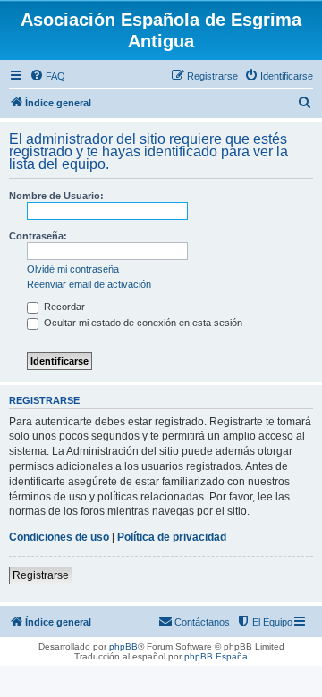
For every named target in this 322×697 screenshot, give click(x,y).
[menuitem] (47, 76)
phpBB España (216, 656)
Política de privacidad (171, 537)
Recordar (63, 306)
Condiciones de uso (59, 537)
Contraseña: (38, 236)
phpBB (123, 646)
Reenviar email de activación (89, 284)
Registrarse (41, 575)
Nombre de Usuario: (56, 195)
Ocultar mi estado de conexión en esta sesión (141, 322)
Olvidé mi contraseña (73, 269)
